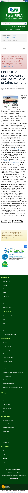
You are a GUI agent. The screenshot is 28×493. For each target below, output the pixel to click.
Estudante (5, 397)
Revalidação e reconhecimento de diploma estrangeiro (12, 388)
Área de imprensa (18, 29)
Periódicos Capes (7, 376)
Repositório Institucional (8, 383)
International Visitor (7, 408)
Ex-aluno (5, 412)
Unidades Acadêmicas (8, 300)
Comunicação (6, 289)
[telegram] (23, 26)
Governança (5, 303)
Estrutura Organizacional (8, 427)
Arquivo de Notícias (9, 37)
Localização (5, 435)
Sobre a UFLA (7, 28)
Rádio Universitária (7, 380)
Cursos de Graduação (8, 315)
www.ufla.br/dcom (7, 66)
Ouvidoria (5, 368)
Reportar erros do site (8, 450)
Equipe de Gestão (14, 28)
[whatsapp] (17, 26)
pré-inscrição (16, 149)
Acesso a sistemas (7, 307)
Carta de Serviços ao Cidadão (9, 350)
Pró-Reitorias (6, 296)
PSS (4, 330)
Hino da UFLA (6, 438)
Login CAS (5, 462)
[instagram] (15, 26)
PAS (4, 327)
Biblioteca (5, 342)
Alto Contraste (15, 3)
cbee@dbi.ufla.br (6, 161)
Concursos (5, 353)
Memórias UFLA (6, 442)
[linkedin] (19, 26)
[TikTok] (21, 26)
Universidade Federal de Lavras (14, 492)
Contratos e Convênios (8, 357)
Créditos (5, 458)
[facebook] (13, 26)
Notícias (5, 285)
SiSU (4, 319)
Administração (6, 424)
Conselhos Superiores (8, 420)
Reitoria (4, 292)
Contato (11, 29)
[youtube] (25, 26)
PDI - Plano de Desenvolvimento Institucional (13, 372)
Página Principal (6, 281)
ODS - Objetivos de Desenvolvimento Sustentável (14, 365)
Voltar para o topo (22, 274)
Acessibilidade (8, 3)
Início (14, 35)
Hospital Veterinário (7, 361)
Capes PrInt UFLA (7, 346)
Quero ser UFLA (6, 404)
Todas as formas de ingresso (9, 334)
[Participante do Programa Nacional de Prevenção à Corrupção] (5, 264)
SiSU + (4, 323)
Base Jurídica (6, 431)
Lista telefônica (14, 478)
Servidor (5, 400)
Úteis (4, 454)
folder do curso (15, 162)
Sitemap (21, 3)
